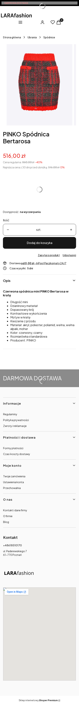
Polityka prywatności (16, 420)
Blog (6, 522)
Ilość (6, 220)
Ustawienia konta (13, 482)
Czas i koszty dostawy (16, 454)
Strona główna (12, 37)
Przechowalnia (12, 488)
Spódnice (49, 37)
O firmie (7, 516)
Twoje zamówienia (14, 476)
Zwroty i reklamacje (15, 425)
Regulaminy (10, 414)
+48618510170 (12, 545)
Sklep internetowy (38, 700)
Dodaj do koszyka (39, 243)
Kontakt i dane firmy (15, 510)
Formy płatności (13, 448)
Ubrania (32, 37)
